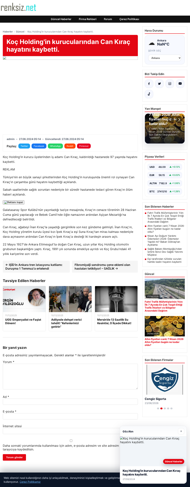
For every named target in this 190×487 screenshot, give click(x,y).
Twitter (24, 146)
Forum (108, 19)
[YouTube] (180, 83)
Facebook (39, 146)
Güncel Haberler (61, 19)
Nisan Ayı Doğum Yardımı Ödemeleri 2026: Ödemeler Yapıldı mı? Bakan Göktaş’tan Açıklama (164, 240)
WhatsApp (55, 146)
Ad (6, 397)
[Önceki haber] (171, 119)
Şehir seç (154, 50)
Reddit (70, 146)
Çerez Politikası (129, 19)
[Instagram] (170, 83)
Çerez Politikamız (30, 481)
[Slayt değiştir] (158, 408)
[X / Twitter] (159, 83)
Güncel (20, 31)
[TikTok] (149, 94)
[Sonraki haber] (179, 119)
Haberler (8, 31)
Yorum (8, 362)
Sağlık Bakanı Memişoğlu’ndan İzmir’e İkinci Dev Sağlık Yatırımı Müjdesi (165, 251)
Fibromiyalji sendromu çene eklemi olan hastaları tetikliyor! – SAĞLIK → (102, 266)
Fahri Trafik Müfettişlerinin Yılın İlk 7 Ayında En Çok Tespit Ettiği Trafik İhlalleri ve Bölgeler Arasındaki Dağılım (166, 217)
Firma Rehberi (87, 19)
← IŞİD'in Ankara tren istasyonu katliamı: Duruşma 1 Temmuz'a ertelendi (34, 266)
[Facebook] (149, 83)
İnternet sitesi (12, 426)
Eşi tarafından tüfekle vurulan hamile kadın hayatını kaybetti (164, 260)
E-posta (9, 411)
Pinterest (84, 146)
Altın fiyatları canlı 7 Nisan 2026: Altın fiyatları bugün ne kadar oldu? (166, 228)
